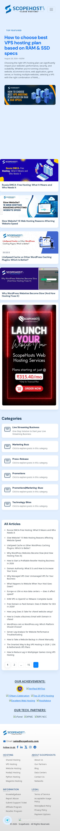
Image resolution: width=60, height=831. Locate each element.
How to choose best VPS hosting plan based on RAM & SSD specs (27, 45)
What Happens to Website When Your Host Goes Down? (29, 585)
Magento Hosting (14, 781)
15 (28, 664)
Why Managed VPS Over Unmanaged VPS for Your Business (30, 577)
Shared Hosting (13, 760)
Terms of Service (42, 794)
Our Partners (40, 764)
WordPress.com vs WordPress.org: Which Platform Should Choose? (30, 625)
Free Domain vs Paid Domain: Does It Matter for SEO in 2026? (31, 605)
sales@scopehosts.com (26, 741)
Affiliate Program (14, 807)
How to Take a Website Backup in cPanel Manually (30, 639)
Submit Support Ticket (16, 802)
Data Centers (40, 772)
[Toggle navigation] (51, 9)
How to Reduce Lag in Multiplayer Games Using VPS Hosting (31, 653)
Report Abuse (12, 798)
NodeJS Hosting (13, 772)
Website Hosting (13, 768)
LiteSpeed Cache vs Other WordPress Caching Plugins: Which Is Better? (26, 258)
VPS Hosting (11, 764)
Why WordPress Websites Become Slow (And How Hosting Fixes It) (28, 294)
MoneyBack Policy (42, 805)
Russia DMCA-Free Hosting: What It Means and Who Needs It (27, 186)
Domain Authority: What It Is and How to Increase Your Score (30, 569)
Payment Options (42, 814)
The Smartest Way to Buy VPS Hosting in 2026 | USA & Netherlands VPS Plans (31, 646)
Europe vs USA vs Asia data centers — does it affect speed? (31, 592)
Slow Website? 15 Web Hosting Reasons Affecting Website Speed (28, 222)
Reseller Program (14, 811)
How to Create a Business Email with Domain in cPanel (29, 618)
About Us (38, 760)
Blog (36, 768)
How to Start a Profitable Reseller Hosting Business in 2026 (30, 562)
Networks (38, 781)
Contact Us (39, 776)
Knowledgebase (13, 794)
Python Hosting (13, 776)
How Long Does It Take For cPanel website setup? (30, 611)
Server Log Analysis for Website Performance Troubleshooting (28, 633)
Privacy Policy (40, 810)
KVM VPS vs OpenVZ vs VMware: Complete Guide (29, 599)
